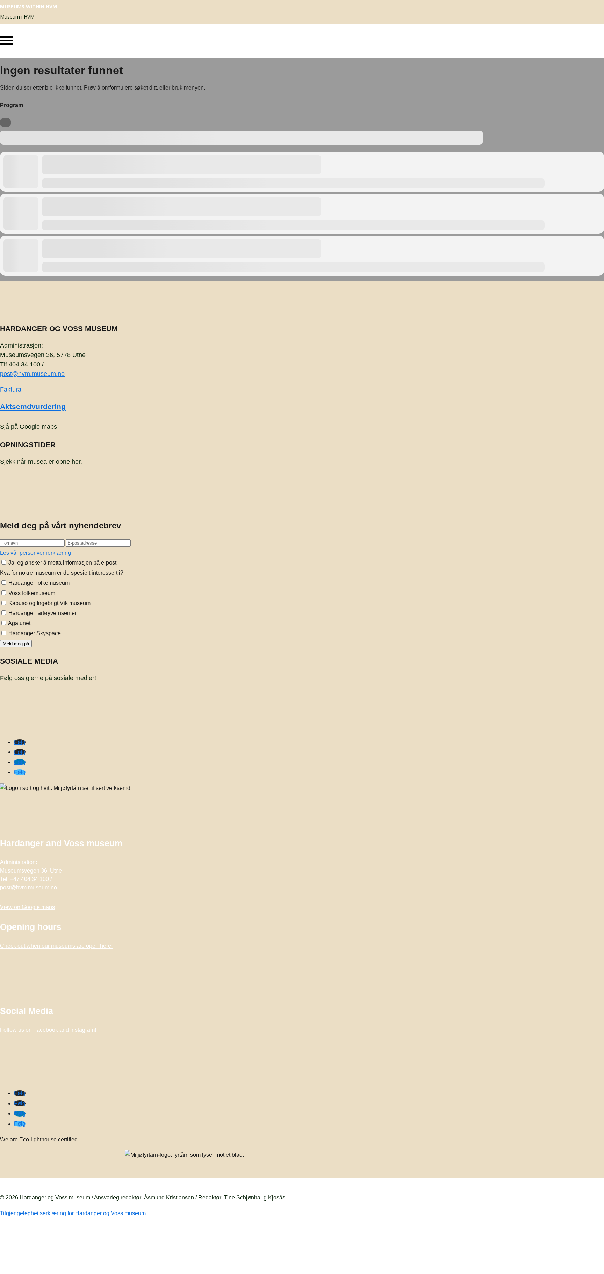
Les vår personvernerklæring (35, 553)
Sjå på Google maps (28, 426)
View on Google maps (27, 907)
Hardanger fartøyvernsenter (42, 613)
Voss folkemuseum (31, 593)
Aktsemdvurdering (33, 406)
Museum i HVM (17, 16)
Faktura (10, 389)
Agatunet (18, 623)
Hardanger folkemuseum (38, 583)
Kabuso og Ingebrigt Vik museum (49, 603)
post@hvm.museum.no (32, 373)
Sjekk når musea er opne (41, 461)
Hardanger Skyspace (34, 633)
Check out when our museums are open (56, 946)
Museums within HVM (28, 6)
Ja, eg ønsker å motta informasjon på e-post (61, 563)
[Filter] (5, 122)
